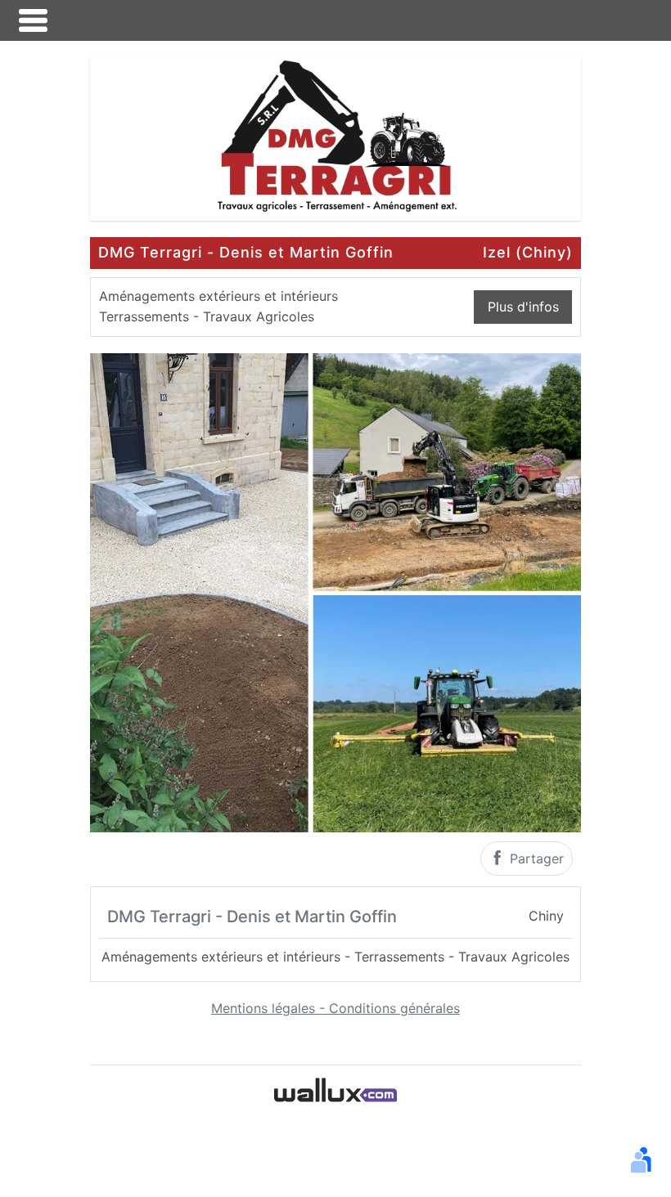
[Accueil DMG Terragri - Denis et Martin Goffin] (335, 137)
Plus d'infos (523, 306)
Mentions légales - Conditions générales (335, 1008)
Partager (535, 858)
